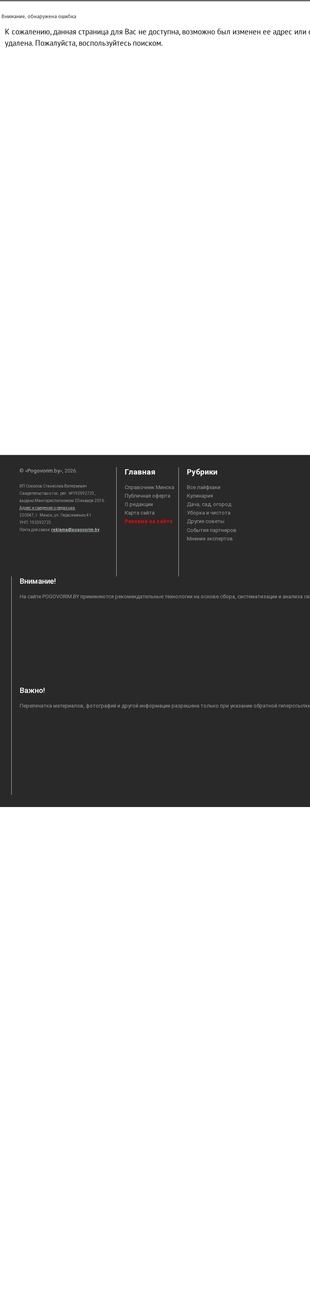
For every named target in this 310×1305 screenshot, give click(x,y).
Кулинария (200, 496)
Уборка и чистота (208, 513)
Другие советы (205, 521)
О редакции (139, 504)
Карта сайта (140, 513)
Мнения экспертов (210, 539)
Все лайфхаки (203, 487)
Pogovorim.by (43, 471)
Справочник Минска (149, 487)
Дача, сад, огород (209, 504)
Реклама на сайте (148, 521)
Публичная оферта (147, 496)
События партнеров (212, 530)
